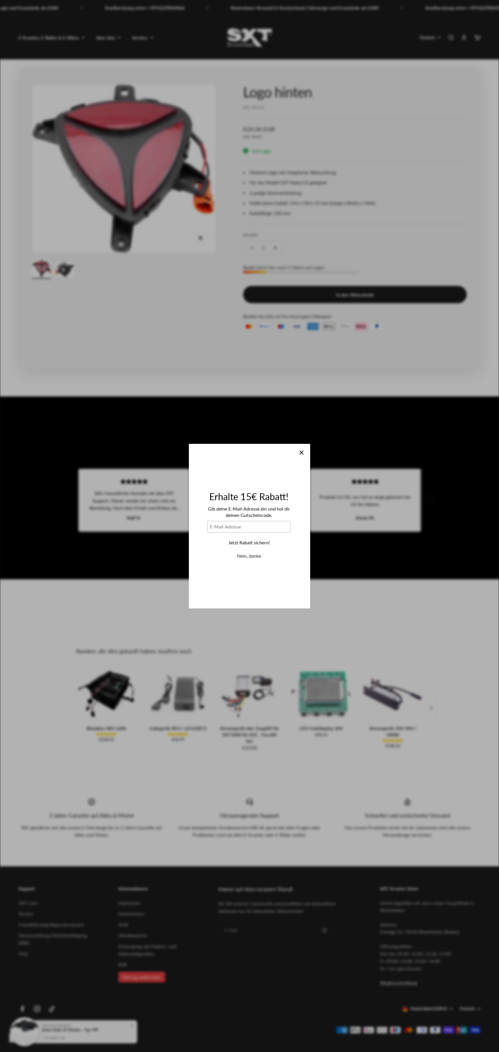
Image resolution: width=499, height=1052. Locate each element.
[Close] (301, 452)
